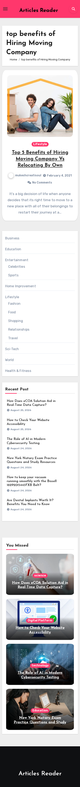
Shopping (15, 321)
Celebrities (16, 267)
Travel (13, 338)
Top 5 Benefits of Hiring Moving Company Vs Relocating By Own (40, 159)
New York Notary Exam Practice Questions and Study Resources (40, 722)
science (40, 575)
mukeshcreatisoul (28, 175)
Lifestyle (40, 144)
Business (12, 238)
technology (40, 665)
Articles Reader (38, 10)
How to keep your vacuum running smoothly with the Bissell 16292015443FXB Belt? (32, 481)
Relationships (19, 329)
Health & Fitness (18, 371)
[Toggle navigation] (5, 8)
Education (13, 249)
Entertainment (17, 260)
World (9, 360)
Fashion (14, 304)
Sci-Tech (12, 349)
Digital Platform (40, 620)
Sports (13, 275)
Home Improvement (20, 286)
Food (12, 312)
